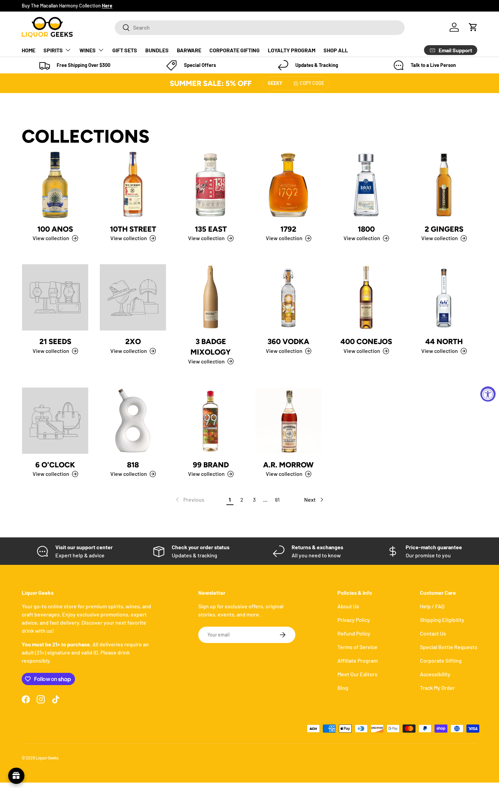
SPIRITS (53, 50)
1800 (366, 229)
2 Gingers (444, 229)
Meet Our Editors (357, 674)
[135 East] (211, 185)
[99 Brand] (211, 421)
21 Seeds (55, 341)
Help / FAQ (432, 606)
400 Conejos (366, 341)
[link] (189, 500)
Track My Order (437, 687)
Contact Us (433, 633)
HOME (28, 50)
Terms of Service (357, 647)
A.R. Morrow (288, 464)
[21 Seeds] (55, 297)
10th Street (133, 229)
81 (277, 499)
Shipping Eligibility (442, 619)
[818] (133, 421)
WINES (87, 50)
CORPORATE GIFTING (234, 50)
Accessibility (435, 674)
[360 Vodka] (288, 297)
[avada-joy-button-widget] (16, 776)
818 (133, 464)
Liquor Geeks (47, 757)
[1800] (366, 185)
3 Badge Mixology (210, 346)
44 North (444, 341)
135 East (211, 229)
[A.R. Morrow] (288, 421)
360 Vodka (288, 341)
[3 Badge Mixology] (211, 297)
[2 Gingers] (444, 185)
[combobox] (260, 27)
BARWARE (189, 50)
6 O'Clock (55, 464)
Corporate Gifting (441, 660)
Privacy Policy (353, 619)
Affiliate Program (357, 660)
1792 (288, 229)
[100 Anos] (55, 185)
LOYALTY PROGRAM (291, 50)
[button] (473, 27)
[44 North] (444, 297)
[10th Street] (133, 185)
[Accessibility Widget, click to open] (488, 394)
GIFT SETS (124, 50)
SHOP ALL (336, 50)
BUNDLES (157, 50)
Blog (342, 687)
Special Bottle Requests (448, 647)
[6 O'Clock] (55, 421)
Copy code (312, 83)
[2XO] (133, 297)
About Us (348, 606)
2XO (133, 341)
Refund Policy (353, 633)
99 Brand (211, 464)
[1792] (288, 185)
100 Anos (55, 229)
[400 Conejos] (366, 297)
